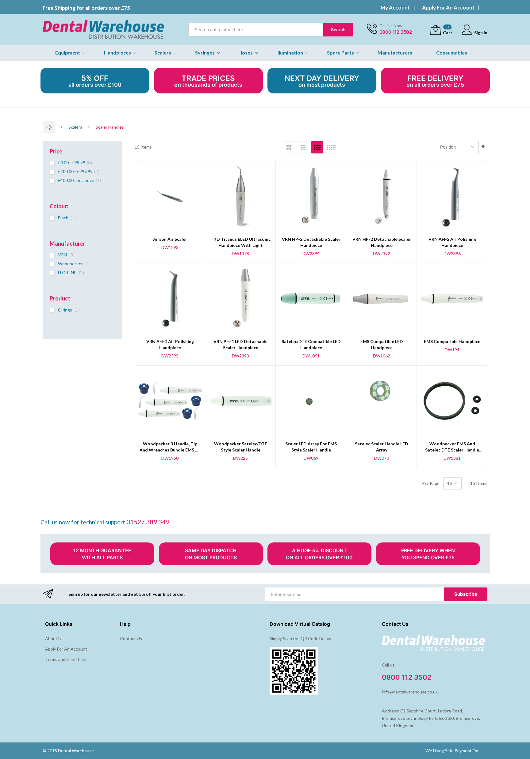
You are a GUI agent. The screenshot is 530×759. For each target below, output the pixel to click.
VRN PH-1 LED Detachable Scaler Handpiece (240, 344)
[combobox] (271, 29)
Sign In (480, 33)
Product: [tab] (60, 298)
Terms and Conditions (66, 659)
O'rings (70, 309)
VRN (68, 254)
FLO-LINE (72, 272)
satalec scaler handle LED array (381, 446)
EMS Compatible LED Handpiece (381, 344)
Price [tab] (56, 151)
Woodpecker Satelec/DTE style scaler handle (240, 446)
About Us (54, 638)
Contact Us (131, 638)
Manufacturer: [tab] (68, 243)
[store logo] (103, 29)
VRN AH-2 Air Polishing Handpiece (452, 242)
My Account (395, 7)
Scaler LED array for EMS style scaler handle (311, 446)
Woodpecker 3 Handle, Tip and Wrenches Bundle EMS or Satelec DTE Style (170, 447)
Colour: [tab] (59, 206)
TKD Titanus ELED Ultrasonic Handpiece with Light (240, 242)
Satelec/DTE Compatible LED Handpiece (311, 344)
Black (68, 217)
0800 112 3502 (395, 32)
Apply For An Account (448, 7)
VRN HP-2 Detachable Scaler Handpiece (311, 242)
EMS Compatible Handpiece (452, 341)
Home (49, 127)
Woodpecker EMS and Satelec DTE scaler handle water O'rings (452, 447)
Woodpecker (76, 263)
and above (81, 180)
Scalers (75, 127)
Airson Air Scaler (170, 239)
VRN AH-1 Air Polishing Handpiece (170, 344)
